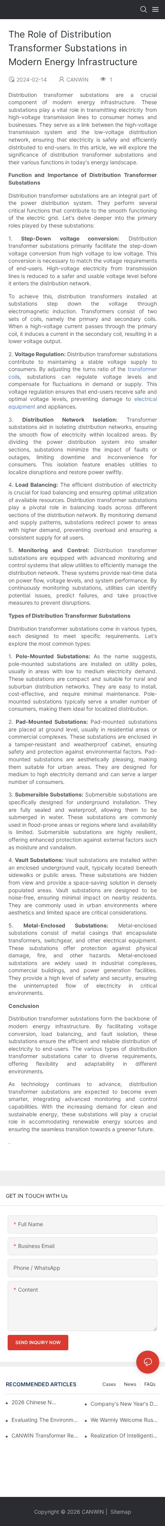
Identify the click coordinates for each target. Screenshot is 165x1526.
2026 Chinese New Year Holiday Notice (35, 1402)
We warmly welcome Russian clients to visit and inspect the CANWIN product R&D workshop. (125, 1419)
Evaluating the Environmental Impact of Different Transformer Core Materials (46, 1419)
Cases (109, 1384)
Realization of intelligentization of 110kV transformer (125, 1435)
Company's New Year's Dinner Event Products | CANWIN (125, 1403)
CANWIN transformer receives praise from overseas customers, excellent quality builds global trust (46, 1435)
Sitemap (120, 1511)
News (130, 1384)
